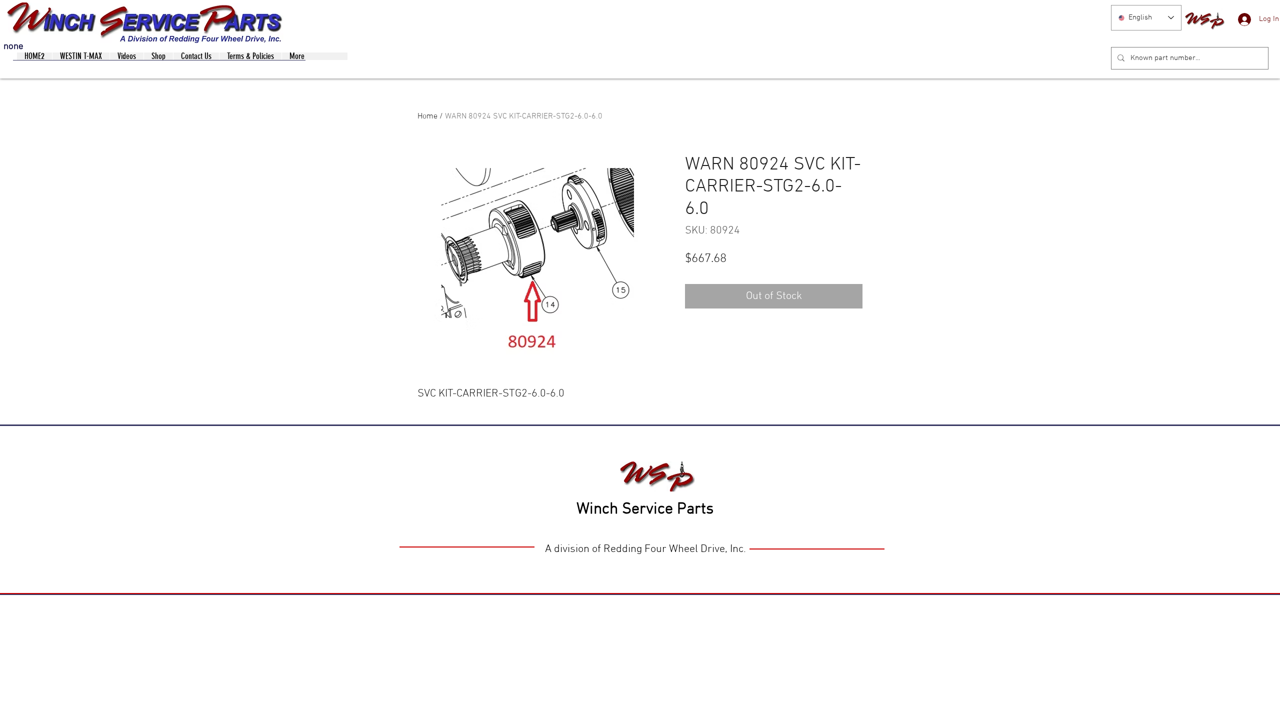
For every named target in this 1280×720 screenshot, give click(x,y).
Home (428, 117)
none (14, 46)
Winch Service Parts (645, 509)
